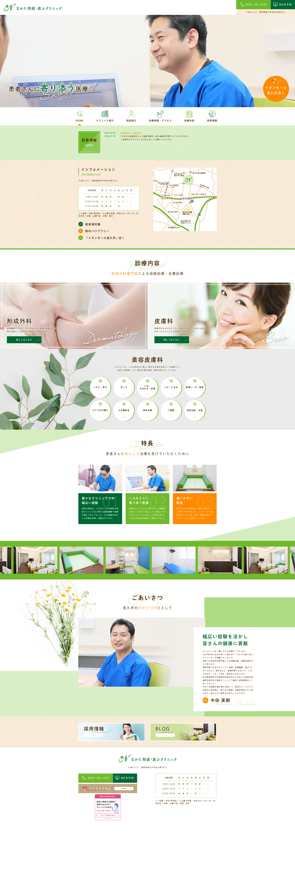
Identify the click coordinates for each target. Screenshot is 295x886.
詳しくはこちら (24, 340)
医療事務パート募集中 (131, 133)
